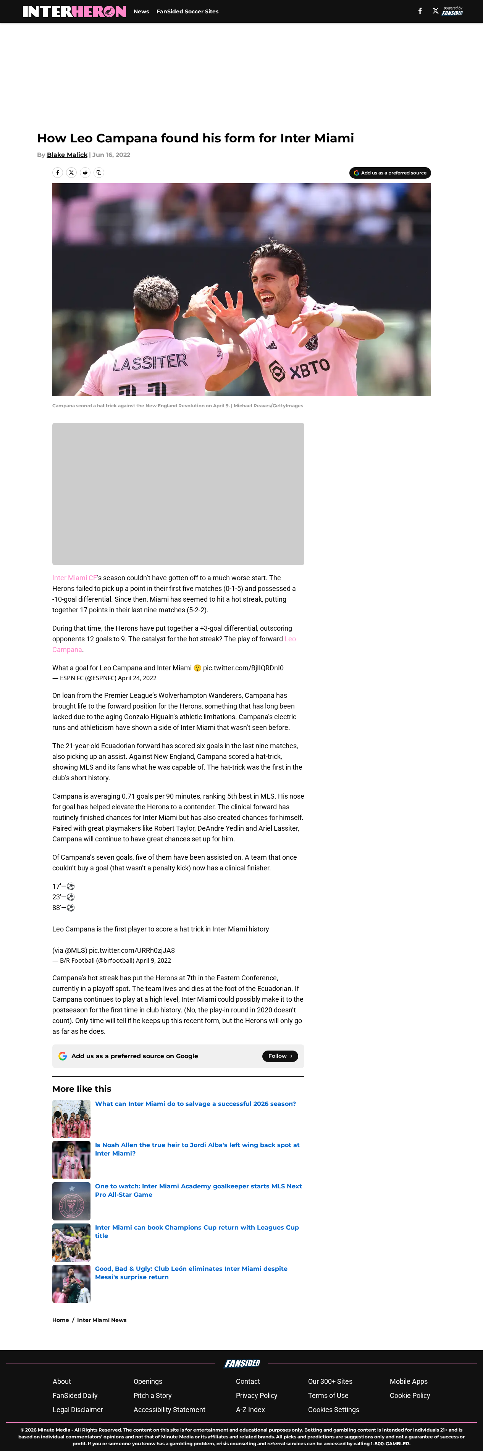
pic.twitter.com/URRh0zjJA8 (132, 950)
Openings (148, 1381)
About (62, 1381)
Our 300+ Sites (330, 1381)
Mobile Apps (409, 1381)
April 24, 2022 (137, 678)
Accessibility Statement (169, 1410)
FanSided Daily (75, 1395)
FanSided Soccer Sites (187, 11)
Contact (248, 1381)
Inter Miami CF (74, 578)
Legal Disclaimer (78, 1410)
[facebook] (420, 11)
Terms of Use (328, 1395)
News (141, 11)
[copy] (99, 172)
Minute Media (54, 1430)
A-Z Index (250, 1410)
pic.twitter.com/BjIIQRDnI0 (243, 668)
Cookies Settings (333, 1410)
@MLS (75, 950)
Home (60, 1320)
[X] (436, 11)
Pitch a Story (153, 1395)
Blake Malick (67, 154)
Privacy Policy (257, 1395)
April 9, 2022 (153, 960)
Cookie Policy (410, 1395)
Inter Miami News (101, 1320)
